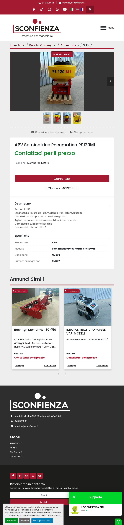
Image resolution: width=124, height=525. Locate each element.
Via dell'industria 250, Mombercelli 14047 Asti (38, 416)
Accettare (11, 520)
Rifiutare (25, 520)
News (12, 447)
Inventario (15, 443)
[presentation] (58, 373)
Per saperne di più (42, 520)
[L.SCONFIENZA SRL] (40, 401)
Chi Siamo (15, 452)
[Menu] (103, 28)
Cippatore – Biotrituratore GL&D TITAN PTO (85, 332)
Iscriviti (44, 502)
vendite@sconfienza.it (73, 2)
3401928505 (48, 2)
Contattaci (62, 179)
